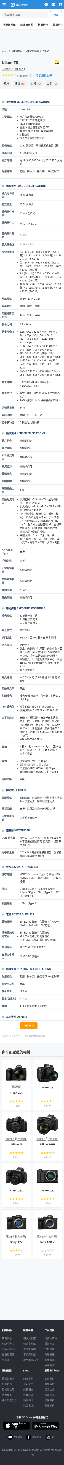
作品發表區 (8, 1354)
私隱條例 (50, 1405)
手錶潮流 (50, 1365)
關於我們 (50, 1378)
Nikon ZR (48, 1190)
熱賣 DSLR (29, 1400)
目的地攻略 (8, 1389)
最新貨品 (28, 1384)
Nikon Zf (16, 1144)
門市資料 (28, 1378)
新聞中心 (7, 1338)
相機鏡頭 (17, 51)
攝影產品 (50, 1343)
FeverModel (8, 1349)
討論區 (5, 1359)
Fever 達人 (8, 1343)
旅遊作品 (7, 1394)
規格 (6, 83)
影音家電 (50, 1359)
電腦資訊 (50, 1354)
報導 (19, 83)
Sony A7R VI (47, 1242)
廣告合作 (50, 1389)
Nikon (46, 51)
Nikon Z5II (16, 1190)
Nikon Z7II (16, 1093)
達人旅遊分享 (9, 1400)
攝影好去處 (8, 1378)
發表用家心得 (44, 75)
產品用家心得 (30, 1359)
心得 (35, 83)
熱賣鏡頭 (28, 1394)
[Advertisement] (32, 1289)
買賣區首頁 (51, 1338)
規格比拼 (28, 1026)
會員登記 (50, 1394)
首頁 (4, 51)
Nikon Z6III (47, 1144)
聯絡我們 (50, 1384)
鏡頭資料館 (26, 24)
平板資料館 (29, 1354)
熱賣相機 (28, 1389)
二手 (51, 83)
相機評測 (43, 24)
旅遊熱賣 (7, 1384)
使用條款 (50, 1400)
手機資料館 (29, 1349)
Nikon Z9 (48, 1087)
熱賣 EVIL (28, 1405)
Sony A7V (16, 1242)
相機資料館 (9, 24)
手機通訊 (50, 1349)
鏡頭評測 (58, 24)
